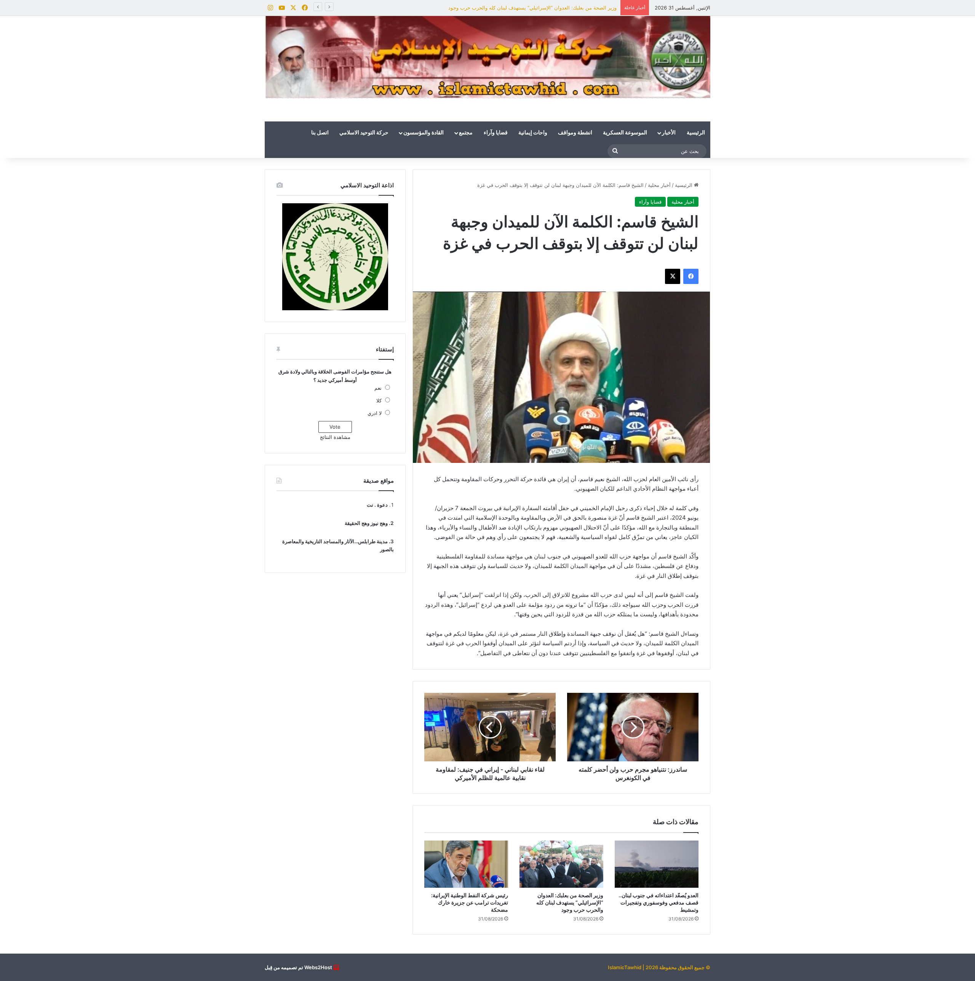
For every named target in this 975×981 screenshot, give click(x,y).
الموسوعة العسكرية (625, 133)
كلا (379, 400)
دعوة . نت (377, 505)
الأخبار (669, 133)
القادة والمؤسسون (423, 133)
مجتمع (466, 133)
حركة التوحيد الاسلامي (363, 133)
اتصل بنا (320, 133)
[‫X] (672, 276)
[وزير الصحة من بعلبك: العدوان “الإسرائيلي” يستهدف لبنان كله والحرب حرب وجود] (561, 864)
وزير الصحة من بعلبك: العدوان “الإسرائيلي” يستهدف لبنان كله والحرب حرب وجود (532, 8)
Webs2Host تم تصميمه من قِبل (298, 967)
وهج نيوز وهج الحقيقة (366, 523)
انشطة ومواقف (575, 133)
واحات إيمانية (532, 133)
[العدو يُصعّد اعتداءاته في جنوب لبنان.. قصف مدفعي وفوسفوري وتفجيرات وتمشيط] (656, 864)
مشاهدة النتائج (335, 437)
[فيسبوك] (690, 276)
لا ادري (375, 413)
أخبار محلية (659, 185)
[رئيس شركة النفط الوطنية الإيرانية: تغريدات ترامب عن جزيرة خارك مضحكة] (466, 864)
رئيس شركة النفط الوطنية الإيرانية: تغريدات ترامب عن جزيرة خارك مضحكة (469, 902)
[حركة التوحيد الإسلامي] (487, 57)
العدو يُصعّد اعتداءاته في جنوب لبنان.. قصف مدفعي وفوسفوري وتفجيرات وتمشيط (658, 902)
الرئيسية (696, 133)
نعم (378, 388)
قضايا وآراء (496, 133)
